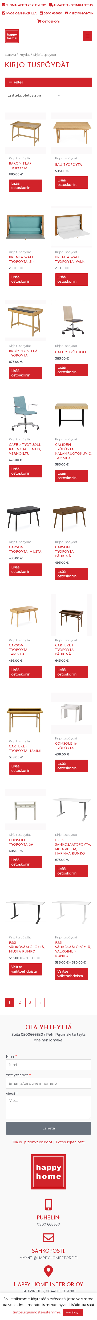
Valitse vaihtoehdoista (24, 969)
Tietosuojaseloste (70, 1142)
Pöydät (24, 54)
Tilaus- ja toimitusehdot (32, 1142)
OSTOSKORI (51, 21)
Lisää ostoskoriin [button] (20, 185)
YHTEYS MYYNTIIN (81, 13)
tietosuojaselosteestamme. (37, 1312)
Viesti (11, 1094)
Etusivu (10, 54)
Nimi (10, 1056)
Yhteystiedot (17, 1075)
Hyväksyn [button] (73, 1312)
